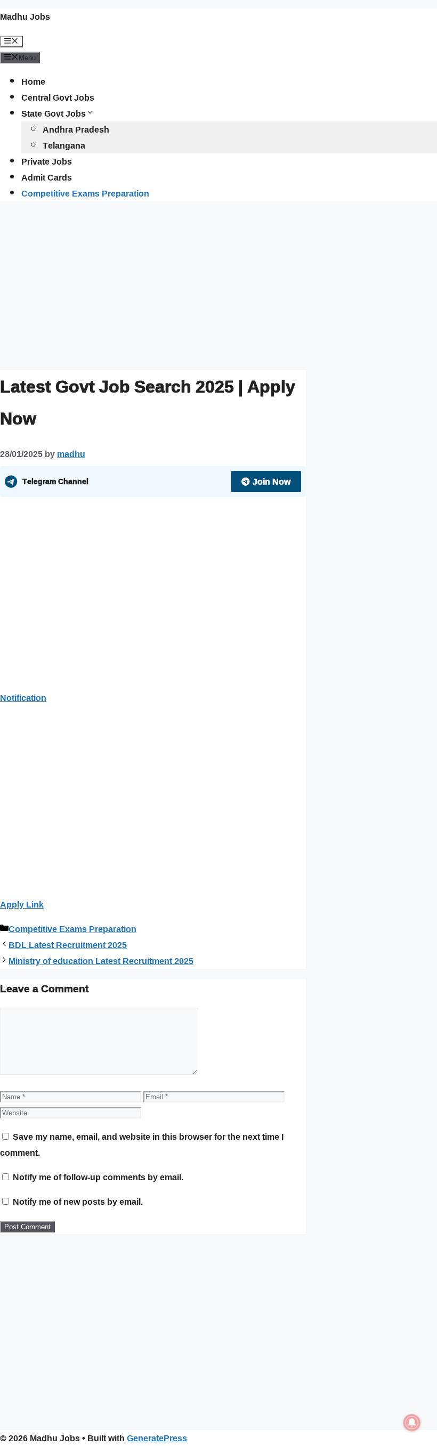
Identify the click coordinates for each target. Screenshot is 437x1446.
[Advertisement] (153, 284)
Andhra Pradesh (76, 129)
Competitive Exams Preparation (85, 193)
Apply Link (22, 904)
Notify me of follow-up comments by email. (98, 1177)
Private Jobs (46, 161)
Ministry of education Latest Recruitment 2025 (101, 961)
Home (33, 81)
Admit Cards (46, 177)
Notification (23, 698)
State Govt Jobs (53, 113)
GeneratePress (157, 1438)
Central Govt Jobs (57, 97)
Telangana (64, 145)
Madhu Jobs (25, 16)
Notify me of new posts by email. (78, 1202)
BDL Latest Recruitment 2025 (68, 945)
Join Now (271, 481)
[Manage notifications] (411, 1422)
